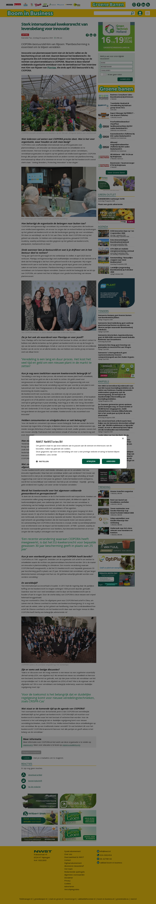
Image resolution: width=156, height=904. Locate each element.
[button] (42, 461)
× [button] (123, 438)
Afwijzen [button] (91, 461)
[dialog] (78, 452)
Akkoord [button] (111, 461)
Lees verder (52, 454)
